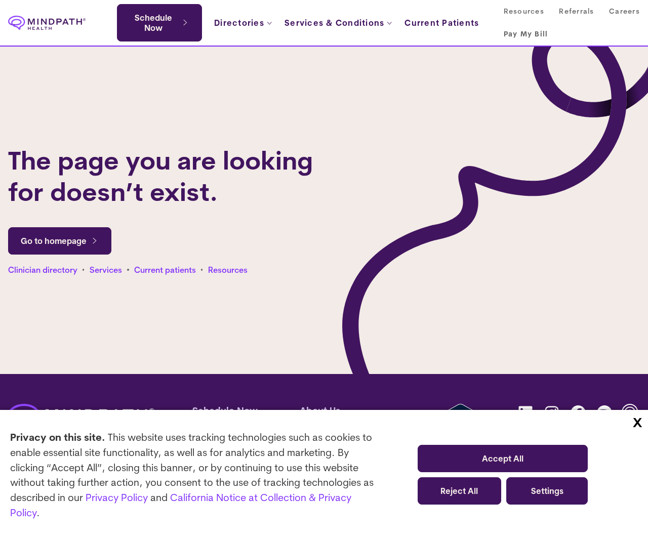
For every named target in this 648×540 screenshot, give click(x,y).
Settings (547, 491)
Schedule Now (153, 23)
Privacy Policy (117, 497)
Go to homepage (54, 241)
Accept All (502, 458)
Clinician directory (42, 270)
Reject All (459, 491)
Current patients (165, 270)
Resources (228, 270)
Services (106, 270)
